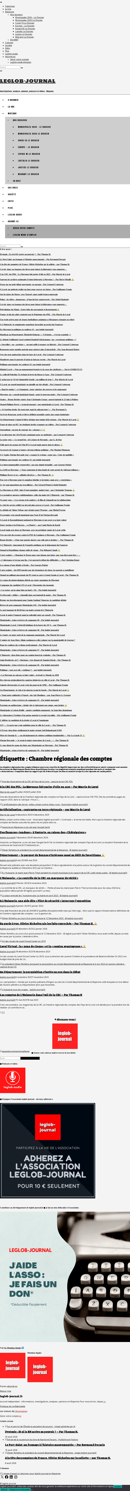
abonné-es (12, 1386)
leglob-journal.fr (8, 837)
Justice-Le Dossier (23, 34)
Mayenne (9, 11)
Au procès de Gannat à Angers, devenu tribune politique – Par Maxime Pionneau (35, 450)
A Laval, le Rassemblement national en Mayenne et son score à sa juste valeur (33, 520)
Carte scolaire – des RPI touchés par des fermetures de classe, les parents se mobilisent (37, 570)
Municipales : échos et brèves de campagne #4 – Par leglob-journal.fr (29, 750)
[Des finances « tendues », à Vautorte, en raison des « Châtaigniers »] (25, 827)
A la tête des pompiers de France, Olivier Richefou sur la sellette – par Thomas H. (35, 264)
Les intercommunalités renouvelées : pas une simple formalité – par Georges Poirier (35, 465)
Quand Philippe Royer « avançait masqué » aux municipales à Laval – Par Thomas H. (37, 404)
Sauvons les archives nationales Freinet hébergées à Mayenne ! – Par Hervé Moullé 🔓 (37, 279)
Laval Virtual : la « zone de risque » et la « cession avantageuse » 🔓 (43, 946)
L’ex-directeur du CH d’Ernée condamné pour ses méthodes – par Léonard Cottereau (37, 435)
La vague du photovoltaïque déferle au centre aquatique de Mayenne (29, 580)
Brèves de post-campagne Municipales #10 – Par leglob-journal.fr (28, 605)
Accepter (117, 1486)
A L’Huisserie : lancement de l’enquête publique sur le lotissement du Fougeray (34, 545)
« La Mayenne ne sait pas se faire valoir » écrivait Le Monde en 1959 (29, 675)
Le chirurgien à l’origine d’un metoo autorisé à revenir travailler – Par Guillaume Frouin (38, 715)
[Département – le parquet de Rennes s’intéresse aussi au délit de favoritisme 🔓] (43, 850)
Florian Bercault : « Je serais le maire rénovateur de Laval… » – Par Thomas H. (34, 740)
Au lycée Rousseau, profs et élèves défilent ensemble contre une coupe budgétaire (34, 414)
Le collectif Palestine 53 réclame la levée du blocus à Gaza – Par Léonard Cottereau (35, 374)
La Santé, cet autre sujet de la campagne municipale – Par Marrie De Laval (32, 635)
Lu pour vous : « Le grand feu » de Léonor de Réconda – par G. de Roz (31, 440)
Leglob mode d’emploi (20, 62)
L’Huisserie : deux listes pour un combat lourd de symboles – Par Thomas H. (33, 655)
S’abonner (13, 99)
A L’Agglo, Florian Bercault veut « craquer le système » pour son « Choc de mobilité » (37, 455)
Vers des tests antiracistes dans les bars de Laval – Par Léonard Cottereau (31, 355)
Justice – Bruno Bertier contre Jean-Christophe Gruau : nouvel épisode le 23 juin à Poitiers (39, 399)
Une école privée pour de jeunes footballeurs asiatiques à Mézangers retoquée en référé (37, 320)
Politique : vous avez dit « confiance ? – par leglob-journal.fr (26, 670)
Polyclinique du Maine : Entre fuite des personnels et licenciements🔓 (30, 309)
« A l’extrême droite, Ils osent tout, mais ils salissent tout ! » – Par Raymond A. (33, 409)
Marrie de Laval (7, 792)
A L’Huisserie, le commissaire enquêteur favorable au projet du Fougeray (31, 324)
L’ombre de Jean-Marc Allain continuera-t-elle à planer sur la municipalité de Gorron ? (37, 640)
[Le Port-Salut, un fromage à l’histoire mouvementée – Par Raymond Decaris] (41, 1439)
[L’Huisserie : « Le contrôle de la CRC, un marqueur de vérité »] (63, 872)
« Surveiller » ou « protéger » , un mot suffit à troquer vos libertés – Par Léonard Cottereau (39, 344)
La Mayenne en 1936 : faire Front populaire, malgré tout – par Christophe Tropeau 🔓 (37, 490)
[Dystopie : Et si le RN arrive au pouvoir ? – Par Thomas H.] (40, 1426)
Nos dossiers (16, 14)
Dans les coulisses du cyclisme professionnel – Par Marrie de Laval (28, 645)
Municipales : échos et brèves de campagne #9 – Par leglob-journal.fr (29, 620)
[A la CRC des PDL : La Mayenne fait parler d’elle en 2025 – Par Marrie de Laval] (36, 781)
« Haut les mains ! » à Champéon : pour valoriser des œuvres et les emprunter (33, 389)
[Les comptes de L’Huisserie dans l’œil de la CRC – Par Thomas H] (22, 989)
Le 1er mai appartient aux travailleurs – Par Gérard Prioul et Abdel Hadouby (33, 485)
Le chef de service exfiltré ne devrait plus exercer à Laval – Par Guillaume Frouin (35, 505)
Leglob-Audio (11, 53)
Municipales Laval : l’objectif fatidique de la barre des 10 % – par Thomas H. (33, 625)
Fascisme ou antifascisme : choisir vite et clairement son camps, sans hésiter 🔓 (33, 705)
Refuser (4, 1489)
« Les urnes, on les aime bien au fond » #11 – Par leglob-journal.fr (28, 590)
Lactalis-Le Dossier (24, 31)
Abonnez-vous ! (66, 1019)
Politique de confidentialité (12, 1406)
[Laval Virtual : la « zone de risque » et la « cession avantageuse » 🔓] (23, 941)
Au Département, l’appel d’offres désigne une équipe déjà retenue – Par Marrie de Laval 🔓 (39, 420)
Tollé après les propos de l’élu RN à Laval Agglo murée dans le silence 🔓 (31, 445)
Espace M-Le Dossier (25, 28)
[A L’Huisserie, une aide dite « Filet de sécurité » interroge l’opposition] (39, 895)
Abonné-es (10, 56)
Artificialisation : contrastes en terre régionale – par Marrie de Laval (45, 809)
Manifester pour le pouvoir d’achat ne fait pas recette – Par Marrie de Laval (32, 359)
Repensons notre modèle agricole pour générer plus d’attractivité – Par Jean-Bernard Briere (39, 349)
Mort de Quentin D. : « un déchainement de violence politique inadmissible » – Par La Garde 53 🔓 (42, 735)
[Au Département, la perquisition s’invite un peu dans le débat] (65, 966)
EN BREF (14, 39)
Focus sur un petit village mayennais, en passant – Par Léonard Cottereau (31, 284)
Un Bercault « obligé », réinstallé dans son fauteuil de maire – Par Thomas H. (33, 595)
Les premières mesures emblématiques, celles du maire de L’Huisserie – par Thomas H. (37, 495)
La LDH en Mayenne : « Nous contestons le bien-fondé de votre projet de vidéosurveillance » (39, 470)
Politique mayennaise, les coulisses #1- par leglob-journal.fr (25, 460)
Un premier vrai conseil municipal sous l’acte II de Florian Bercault (29, 515)
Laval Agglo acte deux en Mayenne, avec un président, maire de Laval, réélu (33, 530)
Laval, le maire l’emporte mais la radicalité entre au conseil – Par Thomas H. (33, 615)
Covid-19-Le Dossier (24, 23)
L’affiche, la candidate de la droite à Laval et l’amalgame (24, 720)
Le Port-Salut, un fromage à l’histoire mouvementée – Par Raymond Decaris (33, 259)
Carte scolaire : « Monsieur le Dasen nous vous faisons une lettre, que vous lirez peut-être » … (40, 555)
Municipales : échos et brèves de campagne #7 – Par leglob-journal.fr (29, 650)
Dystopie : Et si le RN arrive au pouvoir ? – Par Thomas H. (25, 254)
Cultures (9, 42)
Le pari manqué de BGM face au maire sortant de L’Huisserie (26, 610)
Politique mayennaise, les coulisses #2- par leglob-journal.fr (25, 364)
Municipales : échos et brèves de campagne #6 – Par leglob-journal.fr (29, 665)
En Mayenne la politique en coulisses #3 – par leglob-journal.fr (27, 329)
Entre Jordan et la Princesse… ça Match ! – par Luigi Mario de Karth (30, 525)
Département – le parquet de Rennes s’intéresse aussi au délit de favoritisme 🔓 (52, 855)
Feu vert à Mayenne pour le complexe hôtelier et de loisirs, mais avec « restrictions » (36, 480)
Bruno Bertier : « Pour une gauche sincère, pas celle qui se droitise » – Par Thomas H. (37, 540)
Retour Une (5, 1391)
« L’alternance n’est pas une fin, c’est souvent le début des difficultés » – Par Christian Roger (39, 560)
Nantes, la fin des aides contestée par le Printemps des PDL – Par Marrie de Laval (35, 314)
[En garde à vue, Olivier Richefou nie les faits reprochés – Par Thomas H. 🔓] (41, 918)
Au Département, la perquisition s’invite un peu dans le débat (40, 972)
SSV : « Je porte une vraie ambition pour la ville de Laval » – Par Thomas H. (33, 725)
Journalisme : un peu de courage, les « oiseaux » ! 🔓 (22, 430)
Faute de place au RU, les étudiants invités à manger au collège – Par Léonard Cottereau (38, 424)
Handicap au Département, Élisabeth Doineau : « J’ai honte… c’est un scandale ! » (35, 335)
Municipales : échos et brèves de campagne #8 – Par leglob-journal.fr (29, 630)
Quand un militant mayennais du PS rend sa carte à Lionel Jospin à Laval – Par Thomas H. (39, 575)
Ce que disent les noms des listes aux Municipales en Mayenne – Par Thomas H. (34, 745)
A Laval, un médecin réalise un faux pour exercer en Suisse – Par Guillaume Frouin (36, 289)
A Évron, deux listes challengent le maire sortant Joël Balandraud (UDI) (31, 730)
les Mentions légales (13, 1348)
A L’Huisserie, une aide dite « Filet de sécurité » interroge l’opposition (45, 900)
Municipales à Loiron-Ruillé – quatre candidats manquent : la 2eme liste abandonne (36, 710)
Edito (7, 48)
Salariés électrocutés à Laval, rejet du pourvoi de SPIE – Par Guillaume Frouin (34, 685)
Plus (7, 51)
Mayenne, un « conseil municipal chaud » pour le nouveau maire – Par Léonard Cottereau (39, 394)
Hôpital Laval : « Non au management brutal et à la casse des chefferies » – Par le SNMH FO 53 (41, 369)
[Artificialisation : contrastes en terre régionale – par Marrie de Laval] (44, 804)
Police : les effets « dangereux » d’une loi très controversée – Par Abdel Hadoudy (34, 299)
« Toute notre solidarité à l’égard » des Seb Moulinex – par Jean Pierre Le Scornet (35, 695)
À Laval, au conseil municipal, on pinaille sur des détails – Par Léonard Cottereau (35, 384)
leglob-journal (28, 81)
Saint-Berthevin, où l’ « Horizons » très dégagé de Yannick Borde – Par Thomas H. (35, 660)
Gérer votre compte (19, 59)
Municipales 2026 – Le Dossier (29, 17)
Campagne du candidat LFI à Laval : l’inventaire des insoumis (27, 585)
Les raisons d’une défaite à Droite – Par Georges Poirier (24, 565)
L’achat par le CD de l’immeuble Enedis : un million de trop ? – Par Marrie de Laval (36, 379)
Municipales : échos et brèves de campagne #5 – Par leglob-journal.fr (29, 700)
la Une (11, 106)
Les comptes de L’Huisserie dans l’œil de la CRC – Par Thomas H (41, 995)
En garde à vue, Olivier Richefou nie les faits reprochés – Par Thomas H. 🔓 (48, 923)
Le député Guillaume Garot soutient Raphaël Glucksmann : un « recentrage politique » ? (38, 339)
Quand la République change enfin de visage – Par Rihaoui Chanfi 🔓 (30, 550)
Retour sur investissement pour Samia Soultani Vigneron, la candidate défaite (33, 600)
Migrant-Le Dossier (24, 37)
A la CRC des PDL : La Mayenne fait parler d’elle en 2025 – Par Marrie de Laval (35, 274)
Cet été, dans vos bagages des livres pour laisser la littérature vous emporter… (33, 269)
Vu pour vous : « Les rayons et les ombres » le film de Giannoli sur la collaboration (35, 500)
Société (8, 45)
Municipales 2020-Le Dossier (29, 20)
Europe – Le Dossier (25, 25)
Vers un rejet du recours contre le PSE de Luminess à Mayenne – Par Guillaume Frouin (38, 535)
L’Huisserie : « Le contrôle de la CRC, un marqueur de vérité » (39, 878)
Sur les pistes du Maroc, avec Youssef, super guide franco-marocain (29, 294)
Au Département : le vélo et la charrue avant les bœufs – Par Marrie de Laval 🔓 (34, 690)
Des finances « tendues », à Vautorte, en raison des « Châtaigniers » (43, 832)
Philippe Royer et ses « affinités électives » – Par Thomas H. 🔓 (27, 475)
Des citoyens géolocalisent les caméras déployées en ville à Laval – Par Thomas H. (35, 680)
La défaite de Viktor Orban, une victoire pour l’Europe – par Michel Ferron (32, 510)
